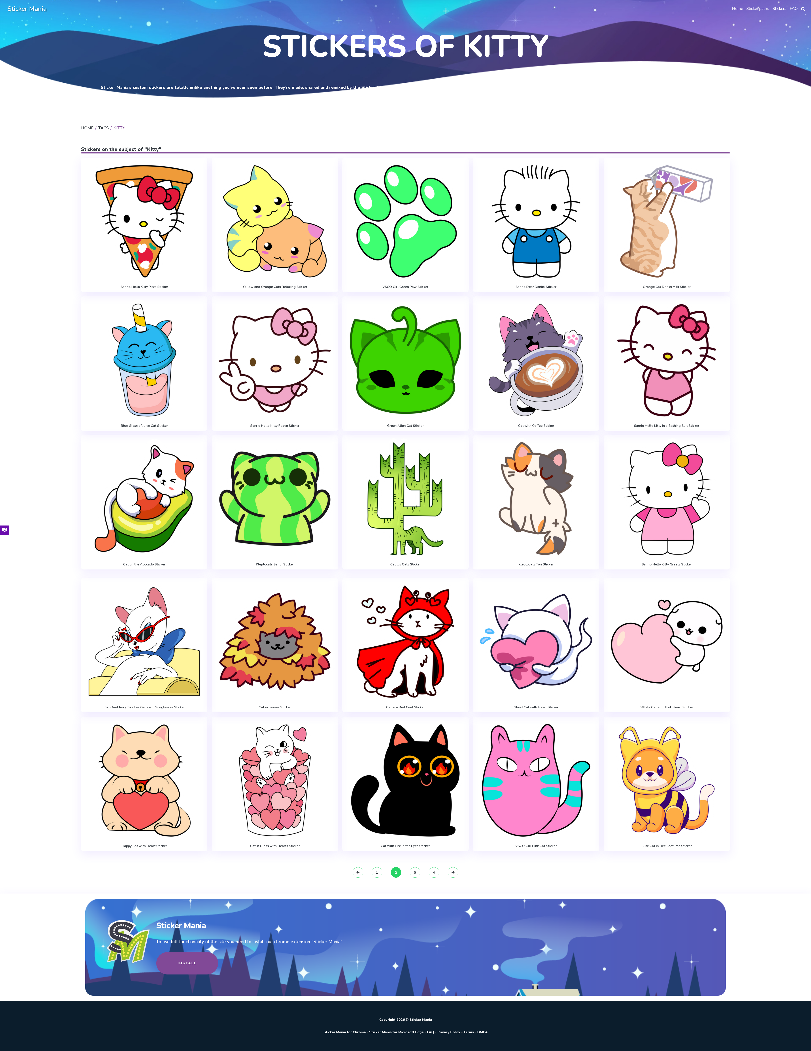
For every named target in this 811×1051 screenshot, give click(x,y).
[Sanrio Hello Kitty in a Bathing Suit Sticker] (667, 360)
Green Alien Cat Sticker (405, 426)
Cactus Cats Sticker (405, 564)
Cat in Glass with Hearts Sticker (275, 846)
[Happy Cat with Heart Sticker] (144, 780)
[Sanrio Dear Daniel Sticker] (536, 221)
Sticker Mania (27, 8)
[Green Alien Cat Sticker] (405, 360)
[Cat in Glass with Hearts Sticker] (275, 780)
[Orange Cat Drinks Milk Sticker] (667, 221)
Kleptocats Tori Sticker (536, 564)
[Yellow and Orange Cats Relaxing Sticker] (275, 221)
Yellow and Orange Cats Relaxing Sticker (275, 287)
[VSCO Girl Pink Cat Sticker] (536, 780)
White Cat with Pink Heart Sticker (666, 707)
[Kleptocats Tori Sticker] (536, 498)
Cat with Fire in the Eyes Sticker (405, 846)
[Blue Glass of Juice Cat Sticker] (144, 360)
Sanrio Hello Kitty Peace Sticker (274, 426)
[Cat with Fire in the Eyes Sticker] (405, 780)
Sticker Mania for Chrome (345, 1032)
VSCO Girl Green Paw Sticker (405, 287)
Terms (469, 1032)
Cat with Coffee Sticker (536, 426)
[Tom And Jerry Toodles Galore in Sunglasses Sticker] (144, 641)
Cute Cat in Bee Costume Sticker (666, 846)
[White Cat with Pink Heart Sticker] (667, 641)
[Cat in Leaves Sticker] (275, 641)
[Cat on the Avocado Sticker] (144, 498)
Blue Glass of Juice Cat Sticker (144, 426)
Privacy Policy (448, 1032)
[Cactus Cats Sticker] (405, 498)
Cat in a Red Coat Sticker (405, 707)
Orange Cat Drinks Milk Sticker (667, 287)
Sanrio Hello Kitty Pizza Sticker (144, 287)
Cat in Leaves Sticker (275, 707)
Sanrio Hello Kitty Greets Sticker (667, 564)
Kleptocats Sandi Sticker (275, 564)
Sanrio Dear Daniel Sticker (536, 287)
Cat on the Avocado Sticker (144, 564)
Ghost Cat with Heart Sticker (536, 707)
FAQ (430, 1032)
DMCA (482, 1032)
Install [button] (187, 963)
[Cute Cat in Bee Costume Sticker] (667, 780)
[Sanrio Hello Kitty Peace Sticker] (275, 360)
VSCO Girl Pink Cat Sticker (536, 846)
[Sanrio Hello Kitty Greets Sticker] (667, 498)
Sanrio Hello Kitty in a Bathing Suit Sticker (666, 426)
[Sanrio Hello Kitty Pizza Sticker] (144, 221)
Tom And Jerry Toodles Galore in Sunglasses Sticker (144, 707)
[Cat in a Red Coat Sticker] (405, 641)
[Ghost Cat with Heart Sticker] (536, 641)
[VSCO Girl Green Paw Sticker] (405, 221)
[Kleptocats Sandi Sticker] (275, 498)
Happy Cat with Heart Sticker (144, 846)
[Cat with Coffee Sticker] (536, 360)
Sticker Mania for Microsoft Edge (396, 1032)
